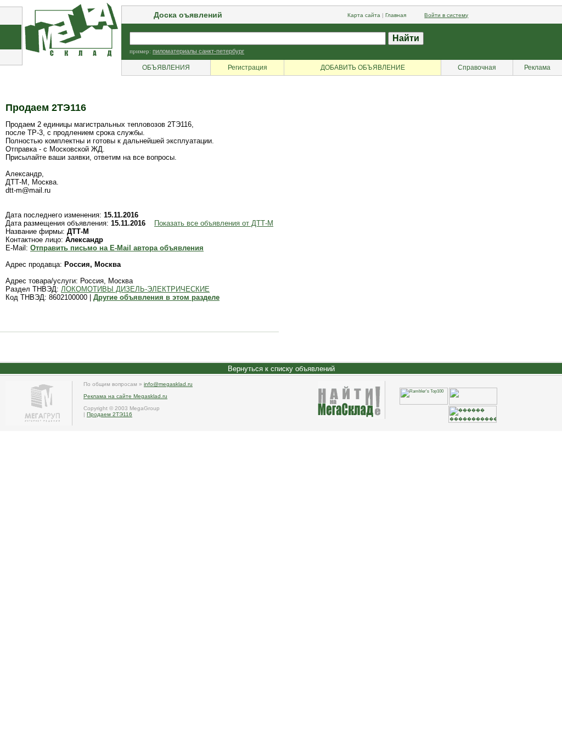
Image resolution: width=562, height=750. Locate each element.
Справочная (477, 67)
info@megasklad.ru (168, 384)
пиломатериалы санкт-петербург (198, 51)
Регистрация (247, 67)
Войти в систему (446, 15)
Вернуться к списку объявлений (281, 369)
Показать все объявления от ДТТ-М (213, 223)
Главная (395, 15)
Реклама (537, 67)
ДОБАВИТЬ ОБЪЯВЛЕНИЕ (363, 67)
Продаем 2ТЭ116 (109, 414)
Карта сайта (363, 15)
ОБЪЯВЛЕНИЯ (166, 67)
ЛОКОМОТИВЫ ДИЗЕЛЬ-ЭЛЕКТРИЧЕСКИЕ (135, 289)
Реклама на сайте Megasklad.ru (125, 396)
